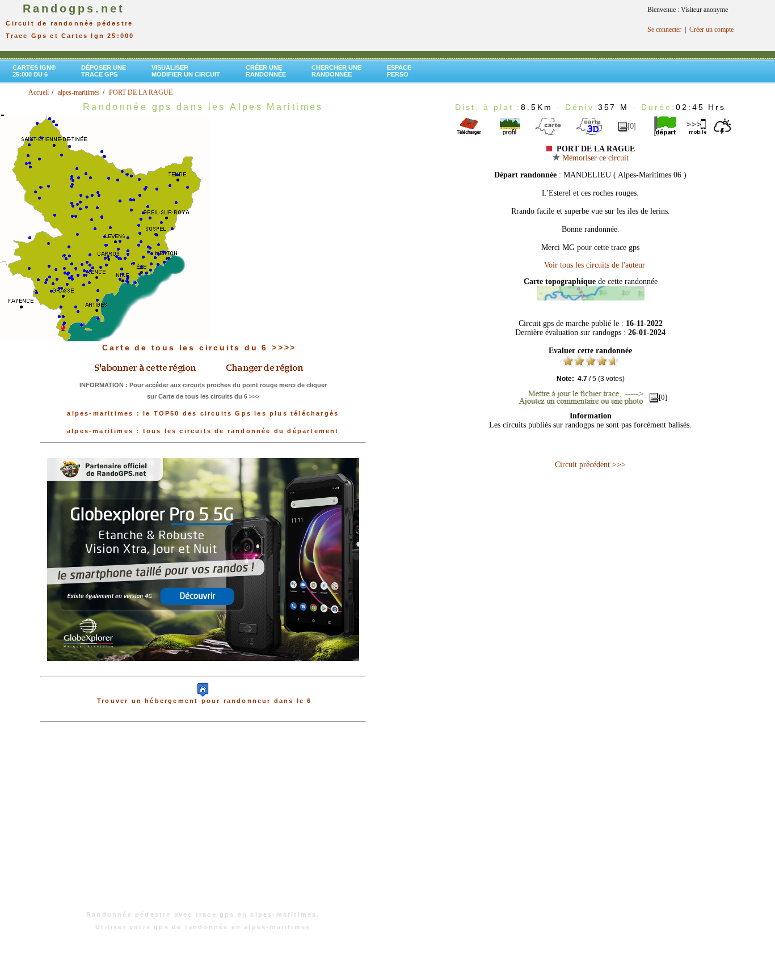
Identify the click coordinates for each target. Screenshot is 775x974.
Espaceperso (399, 71)
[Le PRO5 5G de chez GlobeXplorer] (203, 670)
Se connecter (664, 29)
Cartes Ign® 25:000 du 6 (34, 71)
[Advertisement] (203, 822)
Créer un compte (711, 29)
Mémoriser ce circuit (594, 158)
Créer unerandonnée (266, 71)
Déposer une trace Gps (103, 71)
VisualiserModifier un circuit (185, 71)
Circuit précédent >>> (590, 464)
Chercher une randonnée (336, 71)
